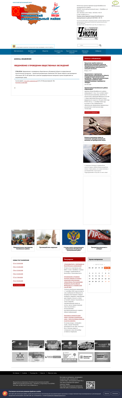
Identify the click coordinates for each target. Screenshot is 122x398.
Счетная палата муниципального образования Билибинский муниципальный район (74, 248)
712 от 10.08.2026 (18, 281)
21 (102, 278)
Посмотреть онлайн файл (21, 82)
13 (99, 276)
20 (99, 278)
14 (102, 276)
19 (96, 278)
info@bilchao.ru (85, 14)
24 (89, 281)
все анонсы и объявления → (92, 112)
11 (92, 276)
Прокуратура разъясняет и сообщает (99, 248)
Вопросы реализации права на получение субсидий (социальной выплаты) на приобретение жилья (95, 138)
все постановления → (19, 285)
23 (109, 278)
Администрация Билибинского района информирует (96, 88)
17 (89, 278)
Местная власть (18, 51)
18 (92, 278)
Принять (107, 393)
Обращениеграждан (85, 51)
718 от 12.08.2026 (18, 274)
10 (89, 276)
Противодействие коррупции (48, 247)
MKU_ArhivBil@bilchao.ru (100, 24)
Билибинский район (32, 51)
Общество (45, 51)
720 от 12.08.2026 (18, 267)
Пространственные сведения (71, 51)
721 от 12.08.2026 (18, 263)
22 (105, 278)
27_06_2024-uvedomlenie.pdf (30, 81)
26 (96, 281)
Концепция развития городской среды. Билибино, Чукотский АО (34, 47)
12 (96, 276)
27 (99, 281)
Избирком (98, 51)
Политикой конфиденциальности (56, 395)
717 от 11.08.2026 (18, 277)
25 (92, 281)
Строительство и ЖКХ (58, 51)
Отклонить (115, 393)
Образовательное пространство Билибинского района (23, 248)
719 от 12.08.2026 (18, 270)
